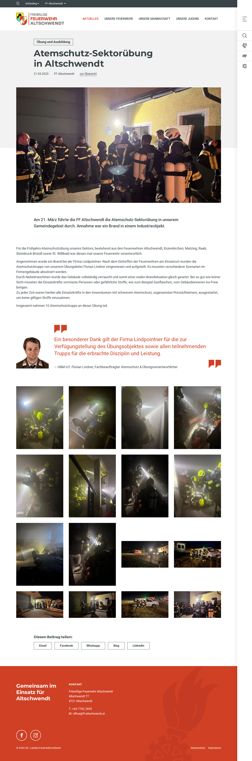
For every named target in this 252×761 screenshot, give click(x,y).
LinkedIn (138, 645)
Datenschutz (198, 747)
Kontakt (211, 19)
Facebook (66, 645)
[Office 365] (244, 66)
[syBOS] (244, 56)
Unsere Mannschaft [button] (154, 19)
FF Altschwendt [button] (54, 3)
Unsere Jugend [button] (187, 19)
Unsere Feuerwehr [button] (118, 19)
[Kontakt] (244, 46)
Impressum (214, 747)
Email (42, 645)
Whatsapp (93, 645)
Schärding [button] (31, 3)
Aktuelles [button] (90, 19)
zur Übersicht (88, 74)
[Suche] (244, 36)
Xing (116, 645)
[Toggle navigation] (244, 18)
